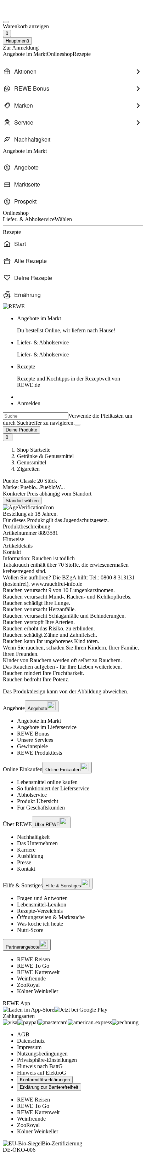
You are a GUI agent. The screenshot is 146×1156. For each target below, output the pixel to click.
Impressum (29, 1047)
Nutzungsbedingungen (42, 1054)
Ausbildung (30, 856)
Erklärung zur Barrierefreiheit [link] (49, 1087)
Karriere (26, 850)
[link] (80, 324)
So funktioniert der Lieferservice (53, 788)
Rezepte (68, 376)
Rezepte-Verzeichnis (40, 911)
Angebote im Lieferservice (47, 727)
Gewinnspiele (32, 746)
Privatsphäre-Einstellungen (47, 1060)
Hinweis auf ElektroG (41, 1073)
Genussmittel (31, 462)
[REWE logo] (14, 306)
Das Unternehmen (37, 843)
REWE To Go (33, 966)
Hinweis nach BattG (40, 1066)
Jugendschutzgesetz (85, 520)
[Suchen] (77, 425)
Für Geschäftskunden (41, 808)
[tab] (73, 539)
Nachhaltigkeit (33, 837)
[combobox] (35, 416)
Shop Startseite (33, 450)
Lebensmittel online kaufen (47, 782)
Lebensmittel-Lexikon (41, 905)
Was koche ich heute (40, 924)
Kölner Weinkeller (37, 991)
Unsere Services (35, 740)
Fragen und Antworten (42, 898)
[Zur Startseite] (27, 14)
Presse (24, 862)
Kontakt (26, 869)
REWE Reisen (33, 959)
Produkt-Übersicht (37, 801)
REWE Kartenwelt (38, 972)
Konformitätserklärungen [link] (45, 1079)
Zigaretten (28, 469)
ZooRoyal (28, 985)
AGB (23, 1034)
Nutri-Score (30, 930)
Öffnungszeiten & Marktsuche (51, 917)
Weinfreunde (31, 978)
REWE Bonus (33, 734)
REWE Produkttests (39, 753)
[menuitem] (73, 71)
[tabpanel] (73, 619)
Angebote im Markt (39, 721)
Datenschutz (31, 1041)
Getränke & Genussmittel (45, 456)
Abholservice (32, 795)
